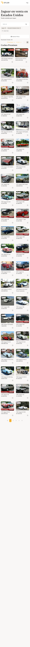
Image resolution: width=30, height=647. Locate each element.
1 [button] (10, 420)
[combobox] (15, 24)
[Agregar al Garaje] (12, 62)
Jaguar (3, 28)
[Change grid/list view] (24, 42)
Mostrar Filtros (15, 36)
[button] (22, 420)
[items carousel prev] (3, 53)
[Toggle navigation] (27, 3)
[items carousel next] (26, 53)
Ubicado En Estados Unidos (13, 28)
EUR (19, 42)
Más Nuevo (11, 42)
